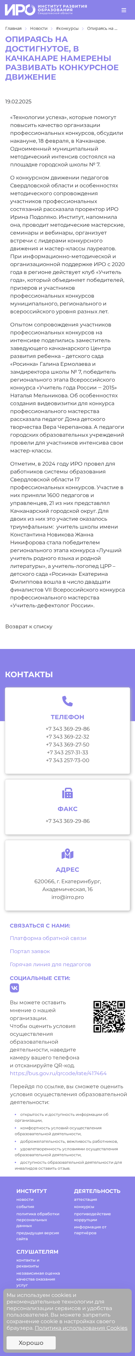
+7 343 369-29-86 (68, 729)
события (25, 1206)
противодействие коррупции (92, 1216)
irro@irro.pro (67, 897)
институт (31, 1191)
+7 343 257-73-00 (67, 760)
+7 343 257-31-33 (67, 752)
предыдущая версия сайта (37, 1235)
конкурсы (84, 1206)
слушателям (37, 1252)
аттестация (85, 1199)
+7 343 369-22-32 (67, 737)
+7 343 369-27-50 (67, 744)
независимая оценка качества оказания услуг (38, 1279)
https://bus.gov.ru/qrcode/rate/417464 (58, 1073)
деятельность (97, 1191)
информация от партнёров (90, 1229)
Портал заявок (30, 951)
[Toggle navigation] (124, 9)
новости (24, 1199)
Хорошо (31, 1342)
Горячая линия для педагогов (50, 964)
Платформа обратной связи (48, 938)
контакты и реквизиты (27, 1263)
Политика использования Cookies (81, 1328)
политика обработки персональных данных (37, 1219)
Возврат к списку (28, 626)
